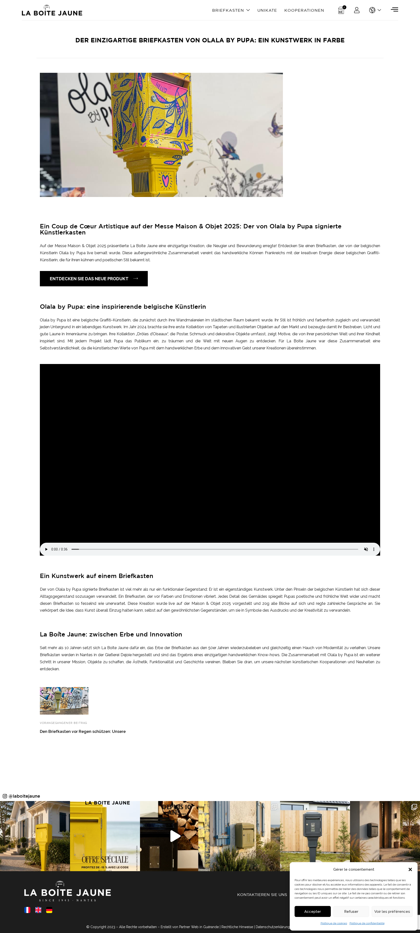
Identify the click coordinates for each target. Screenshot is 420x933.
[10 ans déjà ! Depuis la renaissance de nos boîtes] (175, 836)
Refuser (351, 911)
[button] (410, 869)
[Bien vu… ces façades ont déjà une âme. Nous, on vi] (245, 836)
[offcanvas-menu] (394, 9)
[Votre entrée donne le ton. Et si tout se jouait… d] (385, 836)
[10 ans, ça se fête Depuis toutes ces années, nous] (105, 836)
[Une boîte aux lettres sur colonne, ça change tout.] (315, 836)
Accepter (312, 911)
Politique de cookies (334, 923)
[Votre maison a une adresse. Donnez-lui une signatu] (35, 836)
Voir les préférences (392, 911)
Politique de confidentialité (367, 923)
